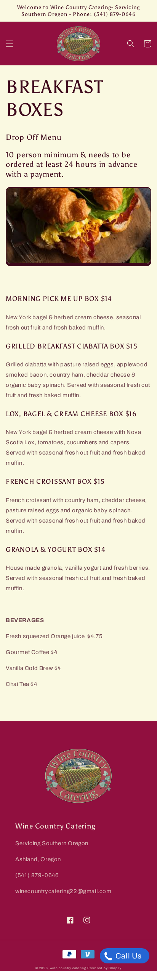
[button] (9, 43)
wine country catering (68, 968)
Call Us (128, 956)
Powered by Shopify (104, 968)
